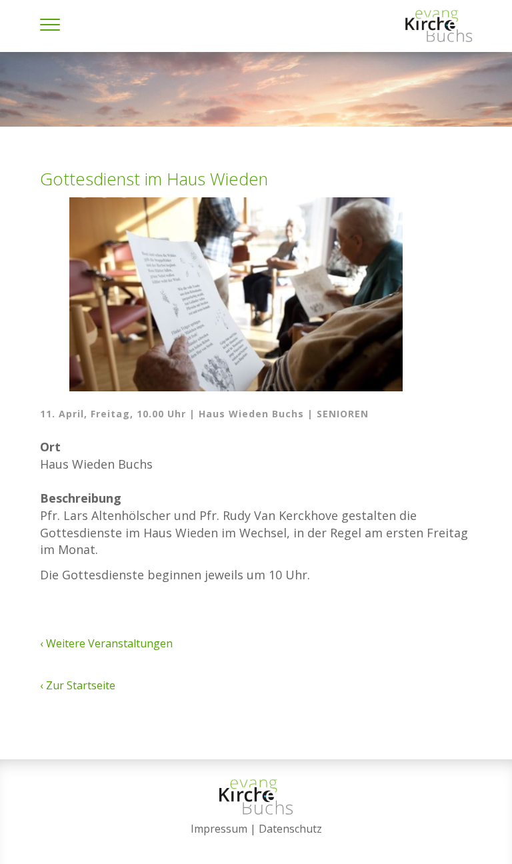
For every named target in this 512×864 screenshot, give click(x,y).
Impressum (219, 828)
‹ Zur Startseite (77, 685)
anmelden (256, 845)
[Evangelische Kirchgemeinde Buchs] (438, 26)
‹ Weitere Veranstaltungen (106, 643)
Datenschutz (290, 828)
